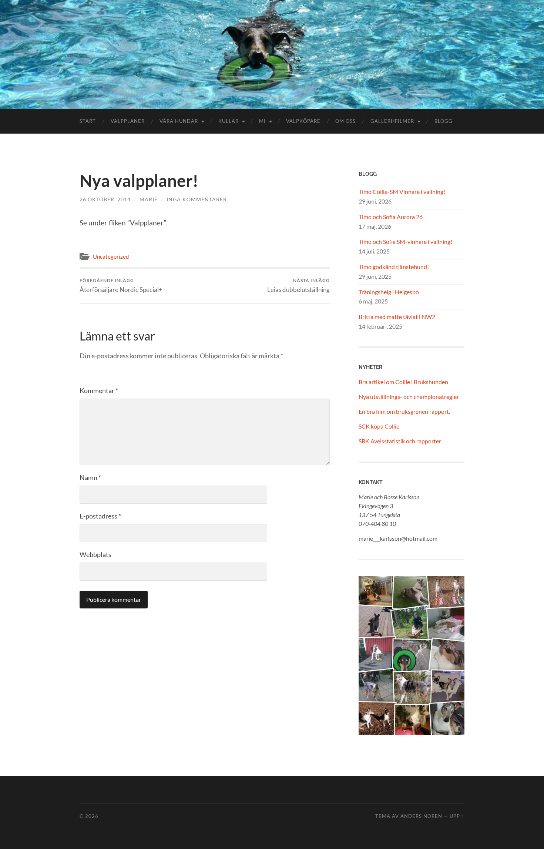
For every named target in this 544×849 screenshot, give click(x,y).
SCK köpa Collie (379, 426)
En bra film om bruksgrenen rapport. (404, 411)
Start (88, 121)
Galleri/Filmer (392, 121)
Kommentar (99, 390)
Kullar (228, 121)
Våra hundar (178, 121)
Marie (149, 199)
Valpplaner (128, 121)
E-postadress (100, 516)
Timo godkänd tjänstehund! (394, 266)
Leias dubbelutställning (298, 285)
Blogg (443, 121)
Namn (90, 477)
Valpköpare (303, 121)
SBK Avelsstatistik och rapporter (400, 440)
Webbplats (95, 554)
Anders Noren (421, 816)
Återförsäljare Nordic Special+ (121, 285)
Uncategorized (111, 256)
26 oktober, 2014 (105, 199)
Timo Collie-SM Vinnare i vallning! (402, 191)
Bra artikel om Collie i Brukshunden (403, 381)
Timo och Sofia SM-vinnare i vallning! (405, 241)
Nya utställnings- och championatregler (409, 396)
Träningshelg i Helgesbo (389, 291)
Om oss (345, 121)
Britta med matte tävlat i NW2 (397, 316)
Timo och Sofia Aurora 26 (391, 216)
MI (262, 121)
